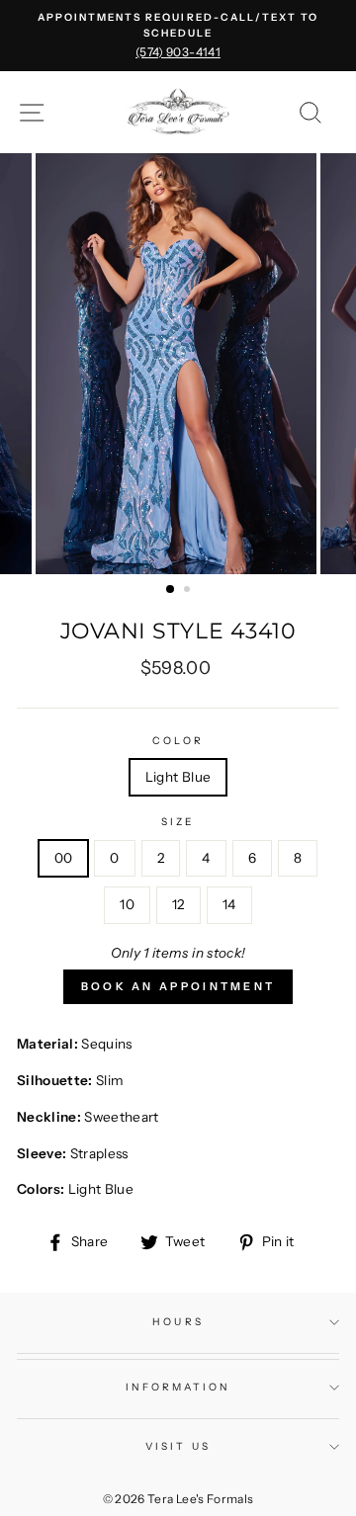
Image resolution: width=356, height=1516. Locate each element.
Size (178, 821)
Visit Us (177, 1446)
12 (178, 904)
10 (127, 904)
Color (177, 740)
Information (178, 1387)
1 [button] (171, 590)
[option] (178, 35)
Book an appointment (178, 986)
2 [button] (189, 591)
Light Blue (178, 777)
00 (63, 858)
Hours (177, 1321)
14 (229, 904)
